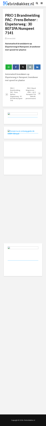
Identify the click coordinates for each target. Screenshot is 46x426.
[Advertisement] (23, 193)
